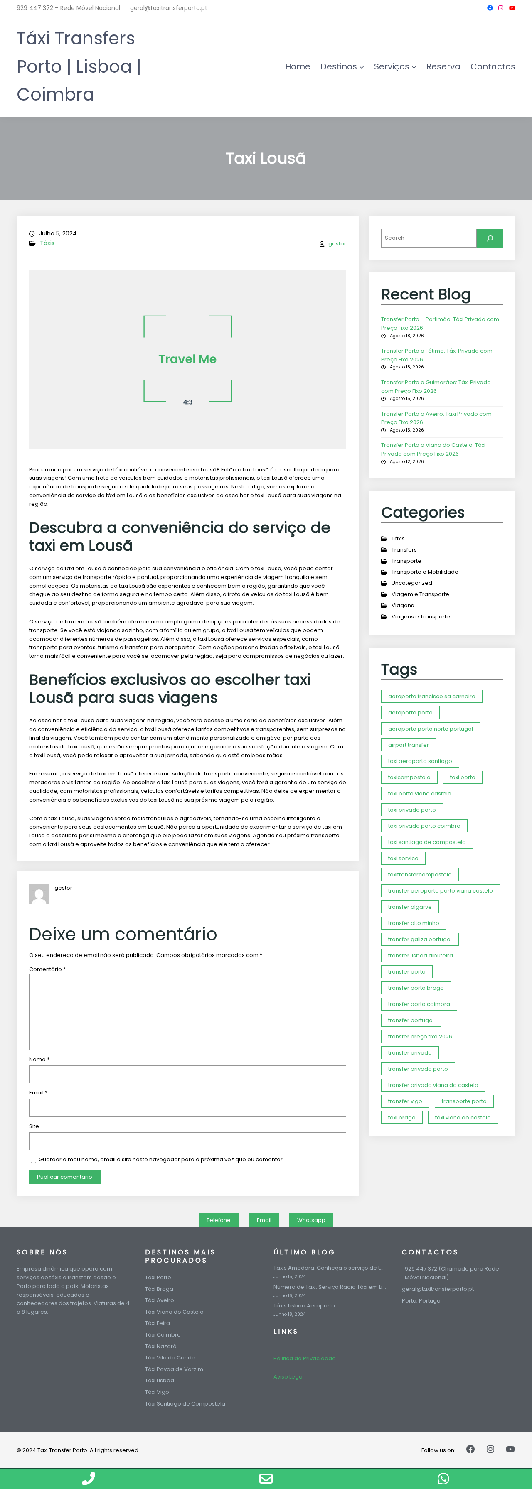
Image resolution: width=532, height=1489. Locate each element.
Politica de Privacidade (304, 1358)
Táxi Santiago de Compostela (185, 1404)
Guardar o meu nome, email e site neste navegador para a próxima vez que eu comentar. (161, 1159)
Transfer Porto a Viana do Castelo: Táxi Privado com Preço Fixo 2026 (433, 449)
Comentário (47, 969)
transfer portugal (411, 1020)
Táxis (47, 243)
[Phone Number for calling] (88, 1479)
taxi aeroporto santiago (420, 761)
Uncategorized (412, 583)
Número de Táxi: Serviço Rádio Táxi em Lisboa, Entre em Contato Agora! (330, 1287)
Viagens (403, 605)
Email (38, 1093)
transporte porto (464, 1101)
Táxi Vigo (157, 1392)
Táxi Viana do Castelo (174, 1312)
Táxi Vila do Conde (170, 1357)
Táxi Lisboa (159, 1380)
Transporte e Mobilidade (425, 572)
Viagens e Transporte (421, 617)
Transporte (406, 561)
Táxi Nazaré (161, 1346)
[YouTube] (512, 8)
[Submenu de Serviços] (413, 66)
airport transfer (408, 745)
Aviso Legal (288, 1377)
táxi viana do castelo (463, 1117)
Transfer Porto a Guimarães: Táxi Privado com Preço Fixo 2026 (436, 386)
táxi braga (402, 1117)
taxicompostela (409, 777)
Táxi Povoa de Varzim (174, 1369)
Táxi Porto (158, 1277)
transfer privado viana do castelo (433, 1085)
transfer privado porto (418, 1069)
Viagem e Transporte (420, 594)
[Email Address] (266, 1479)
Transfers (404, 550)
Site (34, 1126)
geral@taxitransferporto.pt (168, 8)
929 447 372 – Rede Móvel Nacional (68, 8)
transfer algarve (410, 907)
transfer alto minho (413, 923)
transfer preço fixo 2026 (420, 1036)
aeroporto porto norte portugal (430, 729)
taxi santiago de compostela (427, 842)
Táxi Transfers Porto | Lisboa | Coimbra (79, 66)
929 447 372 (421, 1269)
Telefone (219, 1220)
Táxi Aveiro (159, 1300)
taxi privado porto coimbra (424, 826)
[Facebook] (490, 8)
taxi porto (462, 777)
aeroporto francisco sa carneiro (431, 696)
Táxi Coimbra (163, 1335)
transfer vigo (405, 1101)
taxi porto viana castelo (419, 793)
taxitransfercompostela (420, 874)
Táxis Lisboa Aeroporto (304, 1306)
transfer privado (410, 1053)
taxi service (403, 858)
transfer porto (407, 972)
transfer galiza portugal (420, 939)
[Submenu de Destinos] (361, 66)
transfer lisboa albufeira (420, 955)
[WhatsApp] (443, 1479)
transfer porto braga (416, 988)
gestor (337, 244)
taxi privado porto (412, 810)
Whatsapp (311, 1220)
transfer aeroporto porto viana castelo (440, 891)
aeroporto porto (410, 712)
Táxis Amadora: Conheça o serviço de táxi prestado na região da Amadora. (330, 1268)
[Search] (490, 238)
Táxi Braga (159, 1289)
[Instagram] (501, 8)
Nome (39, 1059)
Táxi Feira (157, 1323)
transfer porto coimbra (419, 1004)
